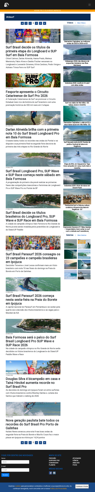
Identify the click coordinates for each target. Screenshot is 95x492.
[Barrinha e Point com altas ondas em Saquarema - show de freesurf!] (70, 254)
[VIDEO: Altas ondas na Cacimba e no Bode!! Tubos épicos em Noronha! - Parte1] (84, 264)
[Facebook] (50, 473)
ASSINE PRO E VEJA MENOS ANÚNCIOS (47, 10)
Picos (75, 465)
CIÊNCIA (75, 460)
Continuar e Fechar (82, 486)
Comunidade (53, 463)
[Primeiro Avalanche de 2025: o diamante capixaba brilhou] (84, 254)
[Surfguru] (6, 5)
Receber (5, 475)
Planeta (52, 465)
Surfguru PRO (54, 460)
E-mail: (3, 466)
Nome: (3, 458)
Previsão (52, 458)
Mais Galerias (81, 235)
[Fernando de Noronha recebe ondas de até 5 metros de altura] (84, 274)
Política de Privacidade (58, 488)
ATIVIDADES (77, 458)
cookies (18, 486)
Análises (76, 463)
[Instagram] (54, 473)
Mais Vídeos (81, 23)
